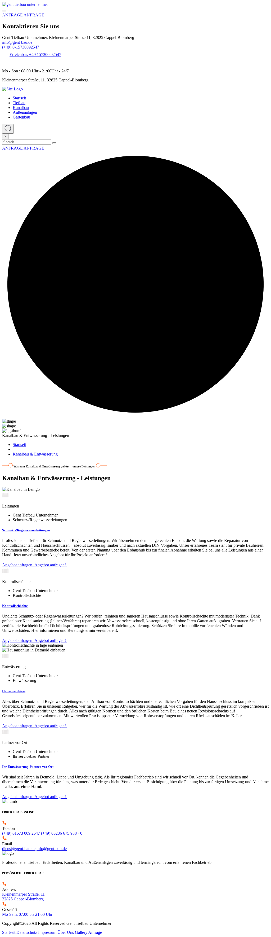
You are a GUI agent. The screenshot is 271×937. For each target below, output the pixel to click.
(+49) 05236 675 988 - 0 (61, 833)
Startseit (19, 98)
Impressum (47, 932)
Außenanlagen (25, 112)
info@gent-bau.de (17, 42)
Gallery (81, 932)
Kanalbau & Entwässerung (35, 454)
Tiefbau (19, 102)
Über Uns (65, 932)
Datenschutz (26, 932)
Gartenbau (21, 117)
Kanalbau (21, 107)
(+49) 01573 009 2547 (21, 833)
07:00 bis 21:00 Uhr (35, 914)
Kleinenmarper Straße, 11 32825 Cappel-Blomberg (23, 896)
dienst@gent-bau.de (18, 848)
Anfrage (95, 932)
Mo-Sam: (10, 914)
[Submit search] (54, 143)
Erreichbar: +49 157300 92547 (35, 54)
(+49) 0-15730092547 (20, 47)
